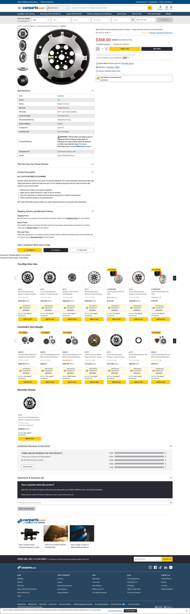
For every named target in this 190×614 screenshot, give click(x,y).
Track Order (96, 582)
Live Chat (164, 585)
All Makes (20, 578)
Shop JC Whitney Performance (27, 589)
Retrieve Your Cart (98, 589)
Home (19, 26)
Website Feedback (167, 589)
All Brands (20, 585)
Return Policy (32, 228)
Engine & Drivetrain (29, 26)
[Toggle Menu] (19, 8)
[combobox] (41, 19)
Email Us (57, 250)
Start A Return (96, 585)
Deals (19, 596)
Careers (59, 582)
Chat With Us (31, 250)
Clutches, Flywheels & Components (47, 26)
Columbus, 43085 (113, 67)
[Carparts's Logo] (34, 8)
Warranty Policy (36, 237)
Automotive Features (134, 592)
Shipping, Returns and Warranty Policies (35, 211)
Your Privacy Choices (133, 604)
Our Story (60, 578)
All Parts (20, 582)
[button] (26, 310)
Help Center (83, 250)
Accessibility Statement (101, 604)
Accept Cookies (130, 611)
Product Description (26, 172)
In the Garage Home (133, 578)
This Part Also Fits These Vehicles (32, 164)
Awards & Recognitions (64, 585)
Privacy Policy (53, 604)
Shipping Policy (72, 218)
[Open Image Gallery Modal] (61, 57)
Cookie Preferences (116, 604)
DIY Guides (130, 585)
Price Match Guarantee (99, 592)
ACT (58, 100)
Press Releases (62, 589)
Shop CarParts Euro (23, 592)
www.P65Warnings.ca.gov (81, 146)
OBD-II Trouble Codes (134, 589)
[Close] (187, 611)
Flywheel (60, 96)
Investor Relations (62, 592)
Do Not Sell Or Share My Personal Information (29, 607)
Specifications (23, 91)
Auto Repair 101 (132, 582)
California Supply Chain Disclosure (83, 604)
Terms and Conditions (65, 604)
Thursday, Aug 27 (127, 63)
